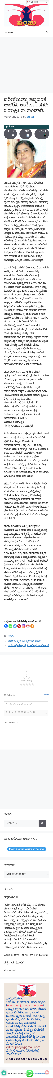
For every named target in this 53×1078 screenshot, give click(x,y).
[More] (32, 626)
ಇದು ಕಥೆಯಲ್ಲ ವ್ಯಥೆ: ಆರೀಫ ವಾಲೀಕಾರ (28, 646)
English (34, 2)
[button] (46, 33)
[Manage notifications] (47, 1072)
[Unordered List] (21, 712)
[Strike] (15, 712)
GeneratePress (38, 1074)
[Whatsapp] (10, 626)
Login (46, 695)
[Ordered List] (18, 712)
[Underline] (12, 712)
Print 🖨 (11, 133)
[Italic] (9, 712)
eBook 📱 (43, 133)
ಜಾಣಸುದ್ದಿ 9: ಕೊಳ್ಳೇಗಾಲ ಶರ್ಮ (24, 641)
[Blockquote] (24, 712)
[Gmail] (28, 626)
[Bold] (6, 712)
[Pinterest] (19, 626)
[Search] (42, 823)
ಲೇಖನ (11, 636)
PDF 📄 (27, 133)
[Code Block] (27, 712)
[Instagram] (23, 626)
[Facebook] (6, 626)
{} (34, 712)
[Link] (31, 712)
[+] (37, 712)
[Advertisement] (26, 65)
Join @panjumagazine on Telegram (28, 849)
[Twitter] (15, 626)
